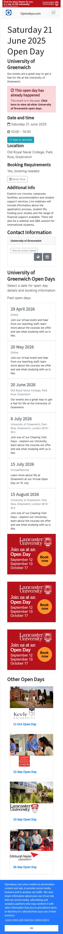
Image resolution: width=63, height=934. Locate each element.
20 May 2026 (22, 347)
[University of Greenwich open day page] (47, 257)
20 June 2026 (23, 384)
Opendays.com (31, 13)
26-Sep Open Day (25, 867)
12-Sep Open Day (25, 772)
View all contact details (24, 250)
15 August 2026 (25, 494)
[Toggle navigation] (53, 12)
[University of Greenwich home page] (38, 257)
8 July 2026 (21, 418)
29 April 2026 (23, 309)
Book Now (18, 179)
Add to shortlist (22, 139)
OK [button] (31, 928)
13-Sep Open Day (25, 819)
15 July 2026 (22, 464)
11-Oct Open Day (24, 724)
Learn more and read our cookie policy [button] (27, 919)
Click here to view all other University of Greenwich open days (31, 104)
